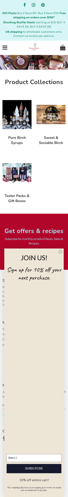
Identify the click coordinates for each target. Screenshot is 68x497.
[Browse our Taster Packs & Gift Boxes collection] (17, 172)
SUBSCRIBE (34, 468)
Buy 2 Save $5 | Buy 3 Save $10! (31, 13)
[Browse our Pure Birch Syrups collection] (17, 114)
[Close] (60, 252)
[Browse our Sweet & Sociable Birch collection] (51, 114)
